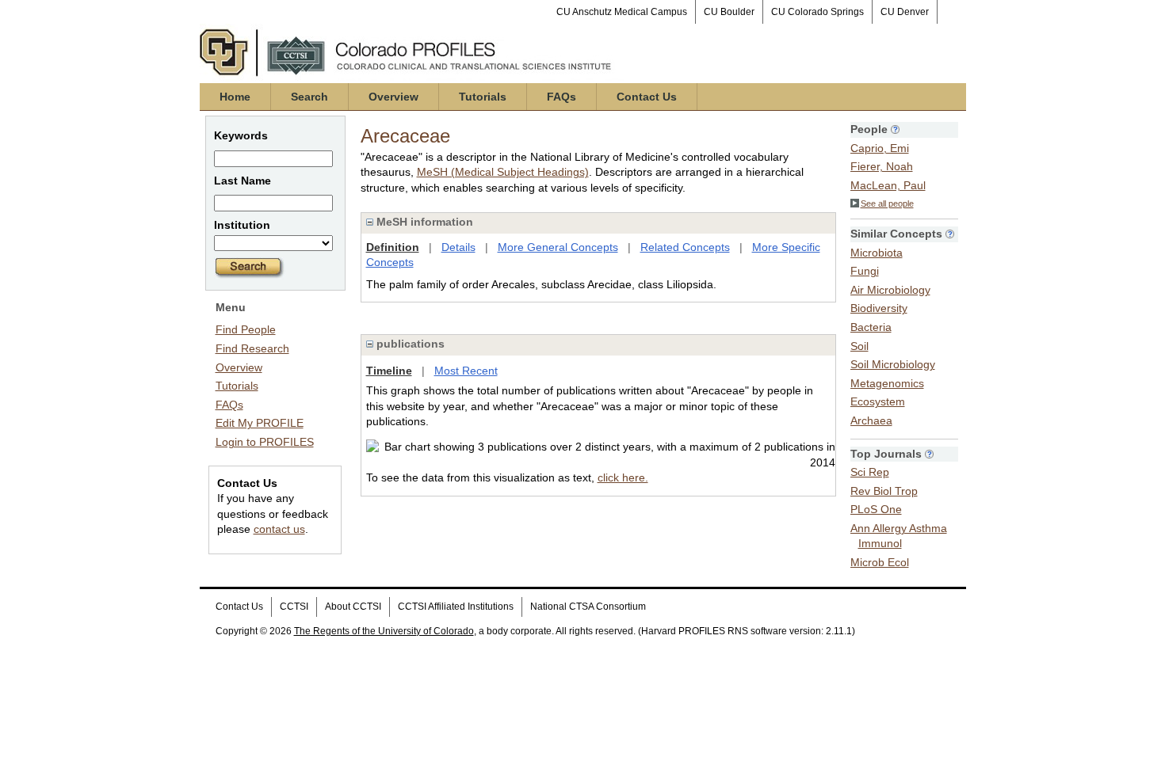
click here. (623, 477)
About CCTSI (353, 606)
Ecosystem (877, 401)
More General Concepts (558, 247)
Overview (393, 96)
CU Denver (904, 11)
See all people (887, 203)
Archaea (871, 420)
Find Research (252, 348)
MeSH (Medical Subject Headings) (503, 171)
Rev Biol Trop (884, 491)
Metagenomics (887, 383)
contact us (279, 529)
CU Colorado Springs (817, 11)
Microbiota (876, 252)
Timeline (389, 370)
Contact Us (647, 96)
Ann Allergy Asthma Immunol (898, 536)
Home (235, 96)
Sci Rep (869, 472)
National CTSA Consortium (588, 606)
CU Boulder (729, 11)
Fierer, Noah (881, 166)
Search (309, 96)
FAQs (561, 96)
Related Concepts (685, 247)
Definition (392, 247)
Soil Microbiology (892, 364)
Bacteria (871, 327)
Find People (246, 329)
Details (458, 247)
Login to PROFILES (265, 442)
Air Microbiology (890, 289)
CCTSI (294, 606)
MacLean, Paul (888, 185)
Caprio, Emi (879, 148)
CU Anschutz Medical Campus (621, 11)
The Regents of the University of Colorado (384, 631)
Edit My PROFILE (260, 423)
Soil (859, 346)
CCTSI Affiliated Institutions (456, 606)
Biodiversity (878, 308)
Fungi (864, 270)
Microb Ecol (879, 562)
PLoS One (876, 509)
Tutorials (482, 96)
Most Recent (466, 370)
